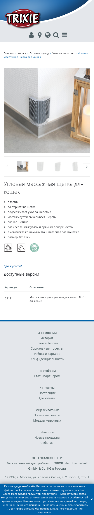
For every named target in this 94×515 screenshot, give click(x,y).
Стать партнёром (47, 376)
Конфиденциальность (47, 359)
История (47, 338)
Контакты (47, 388)
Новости (47, 432)
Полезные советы (47, 415)
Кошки (22, 53)
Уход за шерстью (63, 53)
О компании (47, 333)
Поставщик (47, 393)
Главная (9, 53)
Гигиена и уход (39, 53)
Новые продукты (47, 437)
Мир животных (47, 410)
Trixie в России (47, 343)
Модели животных (47, 420)
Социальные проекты (47, 348)
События (47, 443)
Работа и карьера (47, 354)
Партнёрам (47, 371)
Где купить (47, 398)
